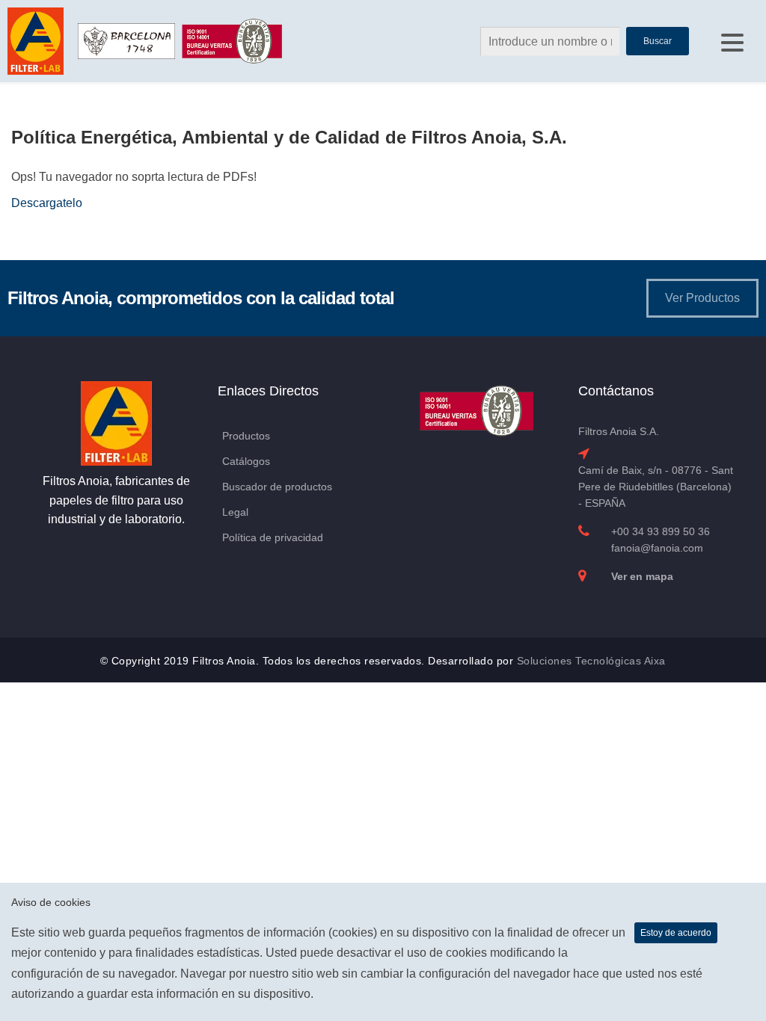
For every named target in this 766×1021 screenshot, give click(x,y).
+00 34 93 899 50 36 (660, 531)
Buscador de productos (277, 487)
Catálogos (246, 461)
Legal (235, 512)
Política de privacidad (272, 537)
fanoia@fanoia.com (657, 548)
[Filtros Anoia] (37, 40)
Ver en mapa (642, 576)
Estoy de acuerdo (675, 933)
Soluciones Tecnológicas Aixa (591, 661)
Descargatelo (46, 203)
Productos (246, 436)
